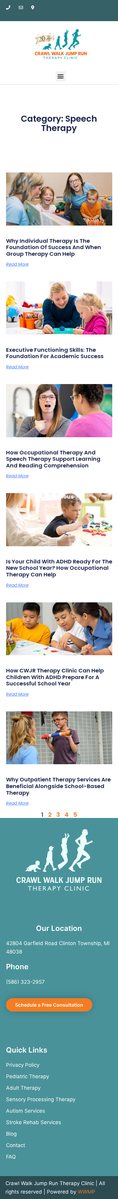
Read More (17, 264)
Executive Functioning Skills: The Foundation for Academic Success (54, 353)
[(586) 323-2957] (11, 7)
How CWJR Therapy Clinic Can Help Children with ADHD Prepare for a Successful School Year (55, 677)
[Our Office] (36, 7)
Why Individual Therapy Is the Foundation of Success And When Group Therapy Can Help (53, 247)
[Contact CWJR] (23, 7)
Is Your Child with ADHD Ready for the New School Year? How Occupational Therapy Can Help (59, 568)
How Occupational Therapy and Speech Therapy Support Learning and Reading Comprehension (53, 459)
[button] (61, 76)
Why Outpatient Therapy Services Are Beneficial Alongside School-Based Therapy (58, 786)
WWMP (86, 1192)
